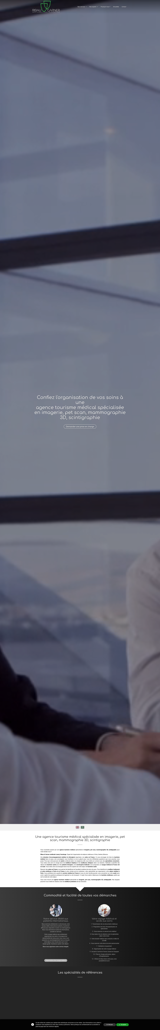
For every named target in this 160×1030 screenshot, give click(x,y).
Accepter (123, 1024)
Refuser (110, 1024)
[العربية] (82, 827)
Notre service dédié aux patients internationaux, (55, 920)
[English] (77, 827)
